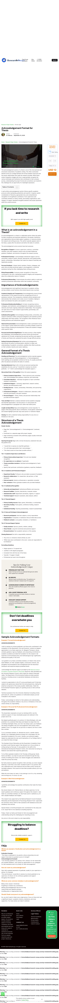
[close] (42, 999)
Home (17, 913)
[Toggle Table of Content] (16, 187)
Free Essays (19, 917)
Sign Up (55, 60)
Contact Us (22, 223)
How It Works (19, 915)
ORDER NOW (52, 174)
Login (17, 919)
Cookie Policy (25, 1000)
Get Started (52, 936)
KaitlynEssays (12, 946)
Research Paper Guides (7, 124)
